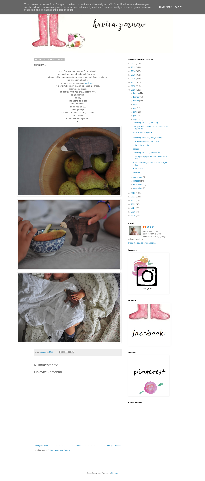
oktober (136, 181)
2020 (133, 193)
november (138, 184)
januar (136, 93)
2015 (133, 75)
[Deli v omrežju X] (66, 352)
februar (136, 97)
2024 (133, 208)
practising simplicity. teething (145, 123)
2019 (133, 90)
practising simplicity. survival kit (146, 153)
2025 (133, 212)
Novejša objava (41, 446)
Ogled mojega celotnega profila (142, 243)
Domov (78, 446)
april (135, 104)
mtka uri (150, 227)
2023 (133, 204)
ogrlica (136, 149)
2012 (133, 64)
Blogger (114, 473)
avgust (136, 119)
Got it (178, 7)
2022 (133, 200)
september (138, 177)
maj (135, 108)
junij (135, 112)
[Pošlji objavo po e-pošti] (60, 352)
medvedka (89, 83)
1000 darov (138, 168)
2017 (133, 82)
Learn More (165, 7)
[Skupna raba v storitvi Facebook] (69, 352)
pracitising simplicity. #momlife (146, 141)
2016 (133, 79)
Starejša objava (114, 446)
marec (136, 101)
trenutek (136, 172)
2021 (133, 197)
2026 (133, 215)
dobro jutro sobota (141, 145)
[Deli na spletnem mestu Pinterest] (72, 352)
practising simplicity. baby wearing (148, 138)
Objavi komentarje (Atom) (59, 450)
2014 (133, 71)
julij (135, 116)
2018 (133, 86)
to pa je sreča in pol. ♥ (142, 132)
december (138, 188)
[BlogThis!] (63, 352)
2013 (133, 67)
